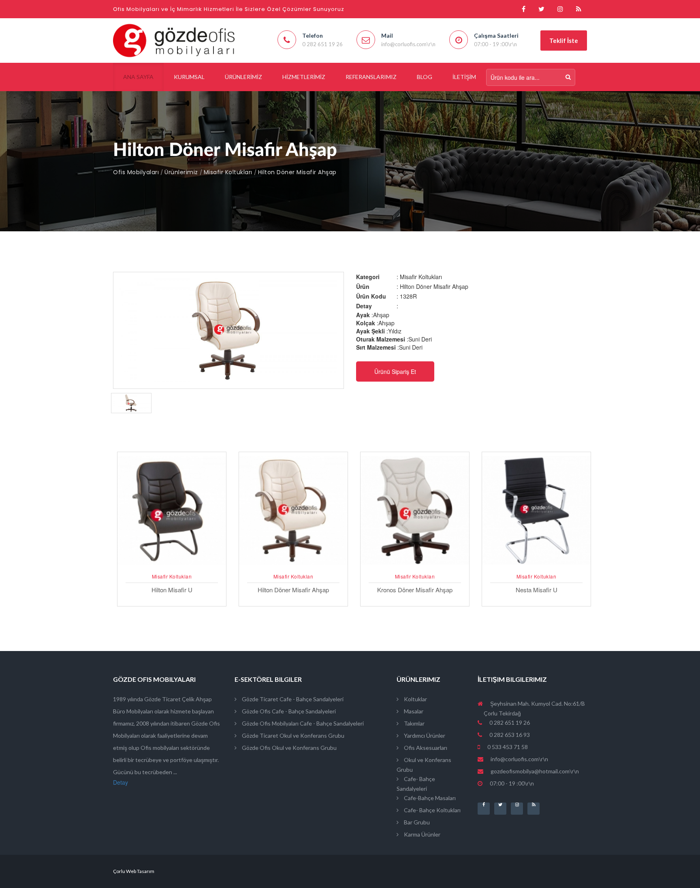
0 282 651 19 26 (509, 722)
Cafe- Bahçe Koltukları (432, 810)
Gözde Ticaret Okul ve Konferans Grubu (292, 735)
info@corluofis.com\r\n (519, 759)
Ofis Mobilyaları (136, 172)
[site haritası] (578, 9)
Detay (120, 782)
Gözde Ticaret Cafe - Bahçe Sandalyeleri (292, 699)
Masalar (413, 711)
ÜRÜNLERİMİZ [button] (243, 76)
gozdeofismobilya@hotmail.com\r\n (535, 771)
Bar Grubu (416, 822)
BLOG (424, 76)
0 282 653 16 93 (509, 734)
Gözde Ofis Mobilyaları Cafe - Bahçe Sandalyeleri (302, 723)
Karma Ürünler (421, 834)
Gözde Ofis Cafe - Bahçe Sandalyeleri (288, 711)
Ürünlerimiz (181, 172)
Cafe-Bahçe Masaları (429, 797)
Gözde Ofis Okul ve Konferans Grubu (289, 747)
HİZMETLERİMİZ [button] (303, 76)
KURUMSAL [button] (189, 76)
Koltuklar (415, 699)
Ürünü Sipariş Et (395, 371)
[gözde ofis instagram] (560, 9)
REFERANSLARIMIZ (371, 76)
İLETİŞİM (464, 76)
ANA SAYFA (138, 76)
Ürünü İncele (172, 566)
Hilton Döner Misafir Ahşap (297, 172)
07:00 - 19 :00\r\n (511, 783)
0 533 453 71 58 (507, 746)
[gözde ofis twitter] (541, 9)
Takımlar (414, 723)
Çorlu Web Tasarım (133, 871)
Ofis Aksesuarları (425, 747)
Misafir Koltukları (228, 172)
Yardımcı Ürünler (424, 735)
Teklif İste (563, 40)
